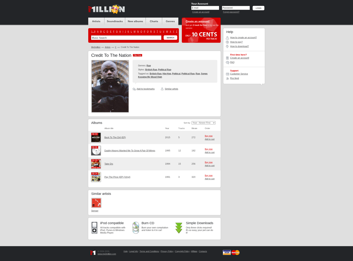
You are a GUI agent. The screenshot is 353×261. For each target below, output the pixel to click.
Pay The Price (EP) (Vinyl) (117, 177)
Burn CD (148, 223)
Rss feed (234, 78)
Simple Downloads (199, 223)
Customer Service (239, 74)
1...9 (93, 31)
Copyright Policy (182, 251)
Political (176, 73)
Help (126, 251)
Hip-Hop (167, 73)
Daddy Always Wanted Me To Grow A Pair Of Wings (129, 150)
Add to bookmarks (146, 89)
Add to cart (210, 139)
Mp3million (95, 47)
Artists (107, 47)
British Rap (151, 69)
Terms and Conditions (149, 251)
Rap (149, 65)
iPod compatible (112, 223)
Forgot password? (231, 12)
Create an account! (200, 12)
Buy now (209, 136)
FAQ (232, 62)
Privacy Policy (167, 251)
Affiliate (194, 251)
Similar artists (171, 89)
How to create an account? (243, 37)
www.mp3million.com (107, 254)
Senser (94, 210)
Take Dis (108, 164)
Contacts (203, 251)
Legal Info (133, 251)
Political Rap (164, 69)
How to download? (239, 46)
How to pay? (236, 42)
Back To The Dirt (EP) (115, 137)
